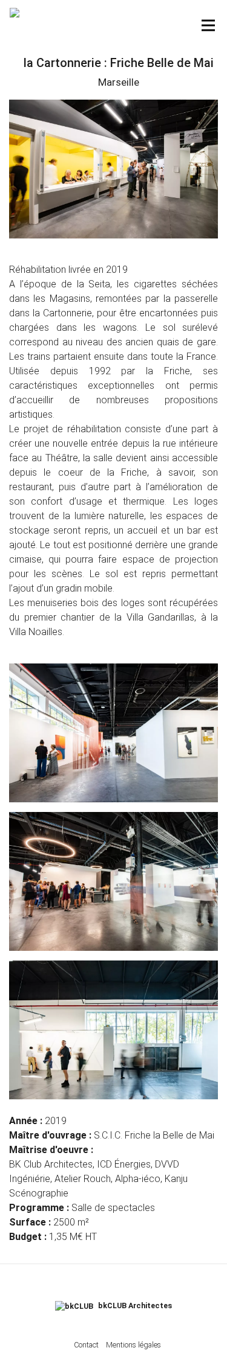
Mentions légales (133, 1344)
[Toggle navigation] (208, 25)
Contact (86, 1344)
